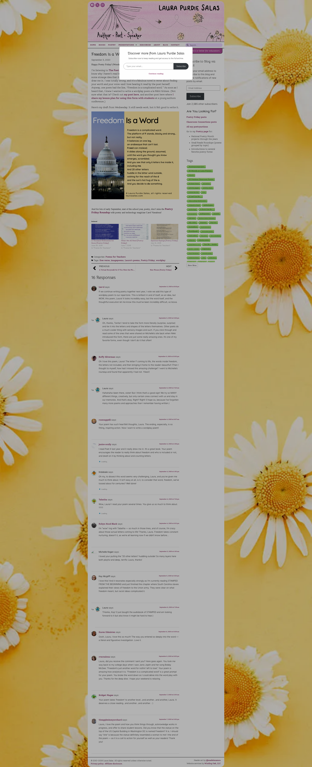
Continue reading (156, 74)
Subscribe (181, 66)
